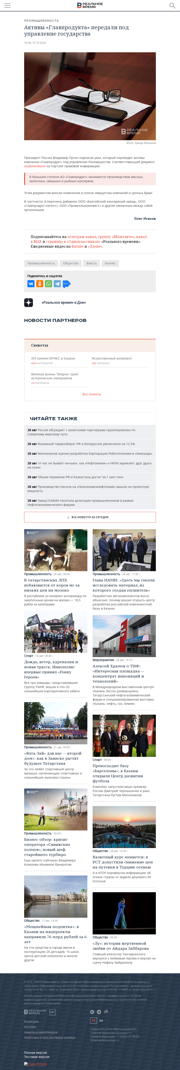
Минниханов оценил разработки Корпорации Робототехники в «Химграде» (89, 453)
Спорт (28, 656)
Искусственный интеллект (112, 360)
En (101, 1021)
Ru (93, 1020)
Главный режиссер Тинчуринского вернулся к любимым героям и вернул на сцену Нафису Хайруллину (124, 953)
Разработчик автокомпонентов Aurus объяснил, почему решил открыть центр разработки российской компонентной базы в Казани (124, 594)
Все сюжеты (92, 394)
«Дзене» (95, 246)
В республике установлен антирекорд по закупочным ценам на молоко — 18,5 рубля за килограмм (55, 592)
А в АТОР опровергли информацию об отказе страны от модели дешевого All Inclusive (123, 868)
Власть (91, 263)
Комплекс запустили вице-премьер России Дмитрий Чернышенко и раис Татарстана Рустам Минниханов (121, 780)
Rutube (78, 246)
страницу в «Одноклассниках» (73, 241)
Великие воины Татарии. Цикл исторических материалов (54, 378)
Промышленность (41, 21)
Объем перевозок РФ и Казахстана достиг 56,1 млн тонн (75, 477)
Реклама (30, 1027)
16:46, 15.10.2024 (35, 43)
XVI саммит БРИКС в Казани (53, 360)
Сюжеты (39, 345)
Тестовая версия (36, 1057)
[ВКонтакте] (30, 283)
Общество (70, 263)
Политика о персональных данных (50, 1037)
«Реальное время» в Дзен (64, 302)
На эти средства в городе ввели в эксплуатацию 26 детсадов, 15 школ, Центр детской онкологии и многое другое (55, 943)
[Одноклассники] (39, 283)
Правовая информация (41, 1032)
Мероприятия (103, 660)
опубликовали (34, 166)
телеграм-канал (81, 236)
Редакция (31, 1021)
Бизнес (110, 263)
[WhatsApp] (48, 283)
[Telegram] (57, 283)
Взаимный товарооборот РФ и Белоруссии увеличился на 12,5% (81, 444)
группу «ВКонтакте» (116, 236)
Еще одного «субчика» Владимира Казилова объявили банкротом (50, 852)
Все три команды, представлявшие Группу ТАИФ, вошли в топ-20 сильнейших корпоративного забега (52, 676)
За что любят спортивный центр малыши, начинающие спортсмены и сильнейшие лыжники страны (53, 765)
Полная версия (35, 1052)
